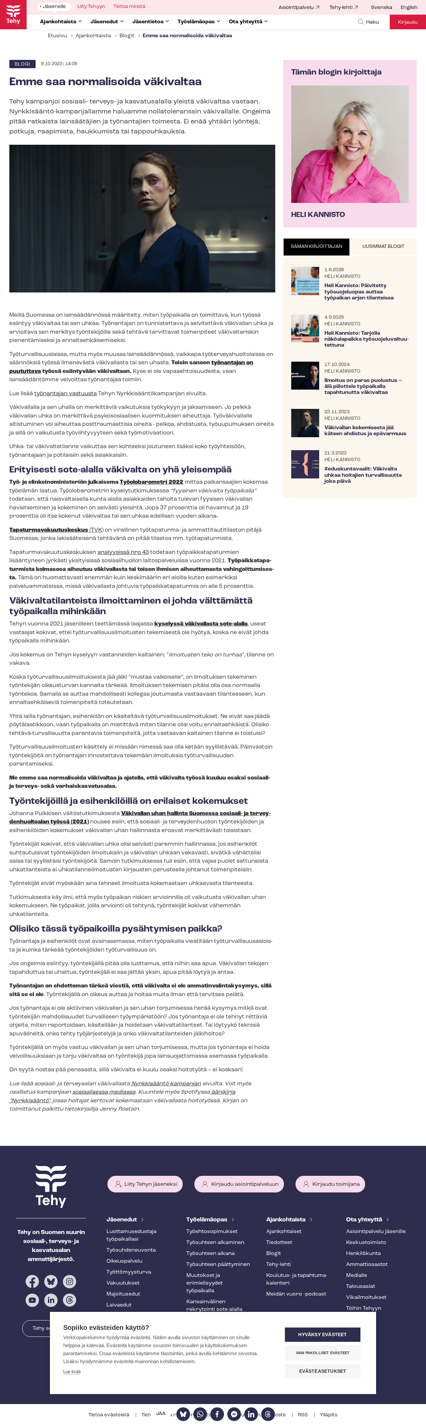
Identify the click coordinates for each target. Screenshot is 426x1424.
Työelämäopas (207, 1220)
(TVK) (56, 530)
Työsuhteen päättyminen (218, 1264)
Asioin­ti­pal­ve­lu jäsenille (376, 1231)
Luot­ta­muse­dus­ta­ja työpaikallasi (131, 1235)
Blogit (126, 36)
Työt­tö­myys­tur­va (128, 1272)
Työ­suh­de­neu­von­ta (131, 1250)
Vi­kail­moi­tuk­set (366, 1297)
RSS (303, 1415)
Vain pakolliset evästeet (323, 1353)
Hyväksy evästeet (322, 1334)
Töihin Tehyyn (363, 1308)
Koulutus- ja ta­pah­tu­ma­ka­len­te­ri (296, 1279)
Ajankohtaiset (284, 1231)
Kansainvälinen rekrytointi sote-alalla (214, 1305)
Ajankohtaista (93, 36)
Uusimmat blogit (383, 246)
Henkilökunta (363, 1253)
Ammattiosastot (367, 1264)
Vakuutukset (122, 1283)
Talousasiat (360, 1286)
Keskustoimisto (366, 1242)
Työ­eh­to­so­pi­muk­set (212, 1231)
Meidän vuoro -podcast (296, 1294)
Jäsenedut (122, 1220)
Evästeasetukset (322, 1371)
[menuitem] (386, 8)
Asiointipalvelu (296, 7)
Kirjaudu (408, 22)
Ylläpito (328, 1415)
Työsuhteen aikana (210, 1253)
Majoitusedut (123, 1294)
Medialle (356, 1275)
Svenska (381, 7)
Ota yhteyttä (364, 1220)
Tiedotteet (279, 1242)
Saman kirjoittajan (316, 246)
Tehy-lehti (340, 7)
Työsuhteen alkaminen (215, 1242)
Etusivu (57, 36)
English (409, 7)
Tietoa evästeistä (109, 1415)
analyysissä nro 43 (123, 552)
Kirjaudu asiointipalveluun (245, 1184)
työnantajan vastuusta (65, 394)
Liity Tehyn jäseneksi (150, 1184)
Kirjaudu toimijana (336, 1184)
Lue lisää (72, 1371)
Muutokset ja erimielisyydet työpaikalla (204, 1283)
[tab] (316, 247)
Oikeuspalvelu (124, 1261)
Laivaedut (118, 1305)
